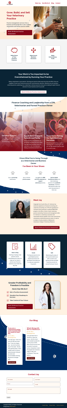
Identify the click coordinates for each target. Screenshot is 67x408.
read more (12, 362)
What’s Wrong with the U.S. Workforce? (33, 328)
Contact (57, 3)
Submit (8, 397)
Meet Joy (38, 3)
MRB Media (12, 406)
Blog (52, 3)
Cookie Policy (45, 405)
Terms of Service (60, 405)
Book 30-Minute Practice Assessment (16, 33)
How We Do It (46, 3)
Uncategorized (12, 337)
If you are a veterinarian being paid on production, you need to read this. (14, 330)
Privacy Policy (52, 405)
